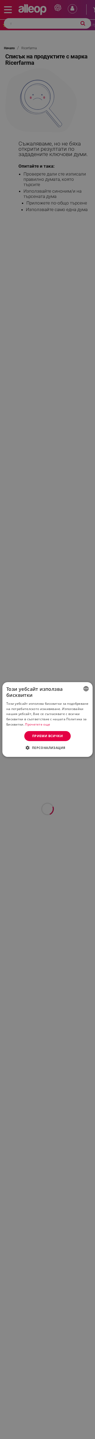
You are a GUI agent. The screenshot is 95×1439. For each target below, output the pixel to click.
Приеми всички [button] (47, 736)
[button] (47, 747)
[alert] (47, 719)
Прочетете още (37, 724)
